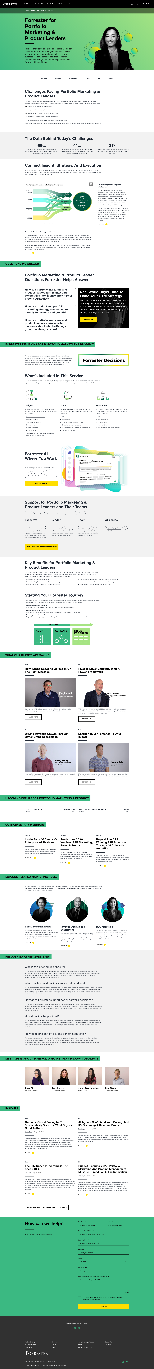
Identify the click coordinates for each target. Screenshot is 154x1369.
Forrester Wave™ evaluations (35, 436)
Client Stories (73, 78)
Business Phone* (83, 1240)
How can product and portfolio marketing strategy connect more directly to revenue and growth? (46, 309)
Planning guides (31, 430)
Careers (54, 1345)
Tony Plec (28, 1173)
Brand (53, 1347)
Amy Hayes (81, 1176)
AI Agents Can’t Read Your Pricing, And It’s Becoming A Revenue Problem (103, 1123)
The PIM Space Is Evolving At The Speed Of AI (46, 1167)
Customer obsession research (35, 417)
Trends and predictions (33, 422)
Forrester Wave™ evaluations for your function (76, 428)
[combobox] (103, 1271)
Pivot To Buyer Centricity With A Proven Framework (99, 670)
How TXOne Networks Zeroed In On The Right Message (48, 670)
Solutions (58, 78)
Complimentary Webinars (86, 1342)
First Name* (81, 1222)
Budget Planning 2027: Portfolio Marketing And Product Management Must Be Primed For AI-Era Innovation (102, 1169)
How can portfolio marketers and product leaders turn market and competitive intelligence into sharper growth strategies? (48, 294)
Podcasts (108, 1345)
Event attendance (103, 422)
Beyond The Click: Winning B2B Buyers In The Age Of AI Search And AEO (111, 844)
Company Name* (83, 1267)
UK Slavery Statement (85, 1347)
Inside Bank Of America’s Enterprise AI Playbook (41, 840)
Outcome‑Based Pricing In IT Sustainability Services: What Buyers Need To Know (48, 1125)
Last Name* (109, 1222)
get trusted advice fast (114, 529)
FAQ (99, 78)
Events (87, 78)
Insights (110, 78)
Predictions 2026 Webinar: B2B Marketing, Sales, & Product (77, 842)
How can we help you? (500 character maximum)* (93, 1276)
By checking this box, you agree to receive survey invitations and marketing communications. (103, 1298)
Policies (80, 1345)
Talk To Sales (147, 4)
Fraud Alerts (28, 1347)
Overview (44, 78)
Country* (81, 1258)
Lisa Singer (81, 1129)
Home (27, 11)
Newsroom (55, 1342)
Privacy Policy (39, 1362)
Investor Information (31, 1345)
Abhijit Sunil (28, 1132)
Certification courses (68, 430)
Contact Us (108, 1342)
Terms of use (29, 1362)
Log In (137, 4)
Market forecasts (31, 425)
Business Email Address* (85, 1231)
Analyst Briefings (30, 1342)
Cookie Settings (52, 1362)
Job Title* (81, 1249)
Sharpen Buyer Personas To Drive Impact (100, 735)
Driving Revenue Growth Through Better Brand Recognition (47, 735)
